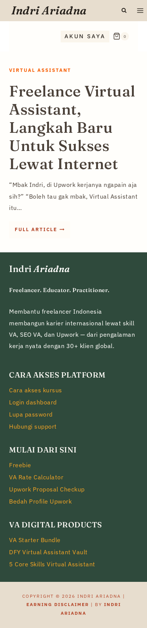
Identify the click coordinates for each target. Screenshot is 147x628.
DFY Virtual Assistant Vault (48, 552)
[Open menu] (140, 10)
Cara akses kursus (35, 390)
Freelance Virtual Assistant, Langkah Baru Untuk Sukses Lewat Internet (72, 127)
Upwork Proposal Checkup (47, 489)
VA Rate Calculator (36, 477)
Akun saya (85, 36)
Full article (42, 232)
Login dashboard (33, 402)
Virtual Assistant (40, 70)
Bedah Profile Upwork (40, 501)
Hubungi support (33, 426)
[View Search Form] (124, 10)
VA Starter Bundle (35, 540)
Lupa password (31, 414)
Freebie (20, 465)
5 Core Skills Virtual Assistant (52, 564)
